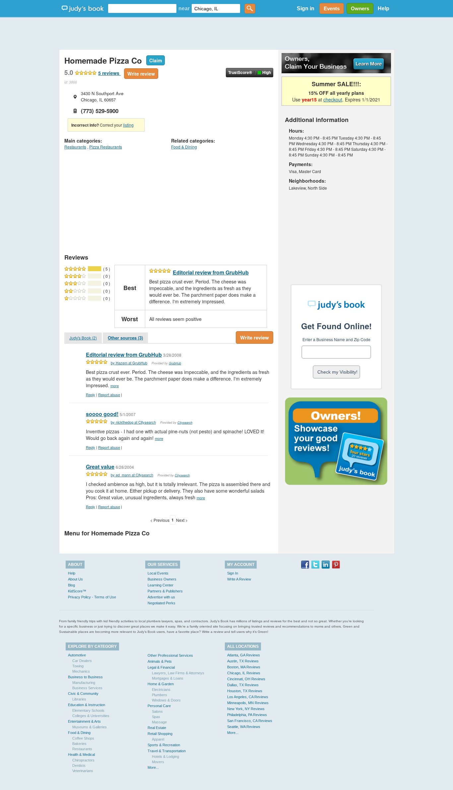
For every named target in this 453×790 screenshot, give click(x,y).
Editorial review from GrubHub (211, 272)
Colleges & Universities (90, 716)
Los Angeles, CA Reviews (247, 697)
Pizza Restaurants (105, 147)
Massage (159, 722)
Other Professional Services (170, 655)
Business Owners (162, 579)
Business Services (87, 688)
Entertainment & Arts (84, 721)
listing (128, 125)
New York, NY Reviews (246, 709)
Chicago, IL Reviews (243, 673)
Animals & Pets (160, 661)
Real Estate (157, 728)
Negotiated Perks (161, 603)
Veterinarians (82, 771)
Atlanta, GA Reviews (243, 655)
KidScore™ (77, 591)
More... (153, 767)
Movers (158, 762)
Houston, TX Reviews (244, 691)
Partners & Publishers (165, 591)
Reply (90, 394)
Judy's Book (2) (83, 337)
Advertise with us (161, 597)
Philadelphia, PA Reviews (247, 715)
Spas (156, 717)
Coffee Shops (83, 738)
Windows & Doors (166, 700)
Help (383, 8)
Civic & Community (83, 694)
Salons (157, 711)
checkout (332, 99)
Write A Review (239, 579)
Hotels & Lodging (165, 757)
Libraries (79, 699)
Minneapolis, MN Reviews (248, 703)
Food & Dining (184, 147)
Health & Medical (81, 755)
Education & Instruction (86, 705)
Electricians (161, 690)
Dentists (79, 765)
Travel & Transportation (167, 751)
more (114, 385)
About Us (75, 579)
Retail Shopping (160, 734)
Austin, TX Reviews (243, 661)
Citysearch (184, 422)
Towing (78, 666)
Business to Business (85, 677)
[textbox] (142, 8)
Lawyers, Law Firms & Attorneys (178, 673)
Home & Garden (161, 684)
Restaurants (75, 147)
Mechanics (81, 671)
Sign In (232, 573)
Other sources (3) (125, 337)
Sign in (305, 8)
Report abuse (109, 394)
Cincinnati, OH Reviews (246, 679)
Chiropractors (83, 760)
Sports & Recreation (164, 745)
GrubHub (175, 363)
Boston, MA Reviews (243, 667)
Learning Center (160, 585)
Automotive (77, 655)
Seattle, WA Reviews (243, 727)
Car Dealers (82, 661)
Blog (71, 585)
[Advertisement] (226, 33)
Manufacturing (83, 683)
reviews (109, 73)
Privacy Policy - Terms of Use (92, 597)
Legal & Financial (161, 667)
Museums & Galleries (89, 727)
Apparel (158, 739)
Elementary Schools (88, 710)
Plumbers (159, 695)
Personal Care (159, 706)
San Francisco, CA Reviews (249, 721)
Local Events (158, 573)
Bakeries (79, 744)
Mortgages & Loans (167, 678)
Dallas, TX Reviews (243, 685)
